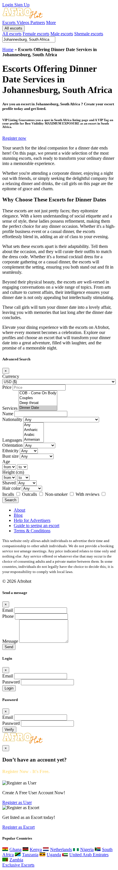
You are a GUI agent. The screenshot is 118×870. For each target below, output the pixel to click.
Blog (18, 515)
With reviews (88, 494)
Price (6, 387)
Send (9, 647)
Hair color (11, 488)
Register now (14, 138)
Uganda (54, 854)
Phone (8, 616)
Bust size (10, 456)
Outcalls (30, 494)
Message (10, 641)
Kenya (36, 849)
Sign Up (22, 4)
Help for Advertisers (32, 520)
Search (10, 500)
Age (6, 461)
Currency (10, 376)
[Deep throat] (38, 403)
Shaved (9, 482)
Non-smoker (57, 494)
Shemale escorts (88, 33)
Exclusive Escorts (18, 865)
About (19, 510)
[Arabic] (33, 434)
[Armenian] (33, 439)
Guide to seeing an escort (36, 525)
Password (11, 681)
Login (8, 4)
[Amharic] (33, 430)
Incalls (8, 494)
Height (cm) (13, 472)
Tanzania (30, 854)
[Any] (33, 425)
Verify (9, 729)
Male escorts (61, 33)
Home (7, 49)
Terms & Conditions (32, 530)
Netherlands (61, 849)
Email (7, 610)
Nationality (12, 419)
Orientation (12, 445)
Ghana (15, 849)
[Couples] (38, 398)
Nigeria (87, 849)
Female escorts (36, 33)
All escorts (13, 28)
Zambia (16, 859)
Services (9, 408)
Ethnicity (10, 450)
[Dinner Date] (38, 407)
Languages (12, 440)
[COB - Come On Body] (38, 393)
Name (7, 413)
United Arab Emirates (89, 854)
